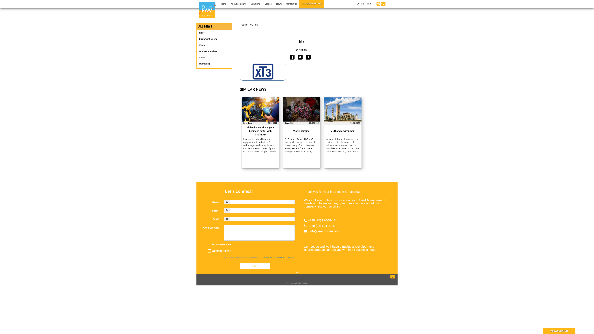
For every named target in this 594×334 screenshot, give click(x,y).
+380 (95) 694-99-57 (322, 226)
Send (255, 266)
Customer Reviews (208, 39)
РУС (369, 4)
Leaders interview (208, 51)
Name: (215, 202)
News (279, 4)
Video (202, 45)
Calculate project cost (311, 4)
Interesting (204, 63)
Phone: (215, 210)
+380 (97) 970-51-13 (322, 220)
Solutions (255, 4)
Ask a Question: (211, 227)
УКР (363, 4)
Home (223, 4)
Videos (268, 4)
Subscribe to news (221, 250)
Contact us (291, 4)
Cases (202, 57)
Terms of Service (283, 258)
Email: (216, 219)
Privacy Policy (268, 258)
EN (357, 4)
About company (238, 4)
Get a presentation (221, 244)
